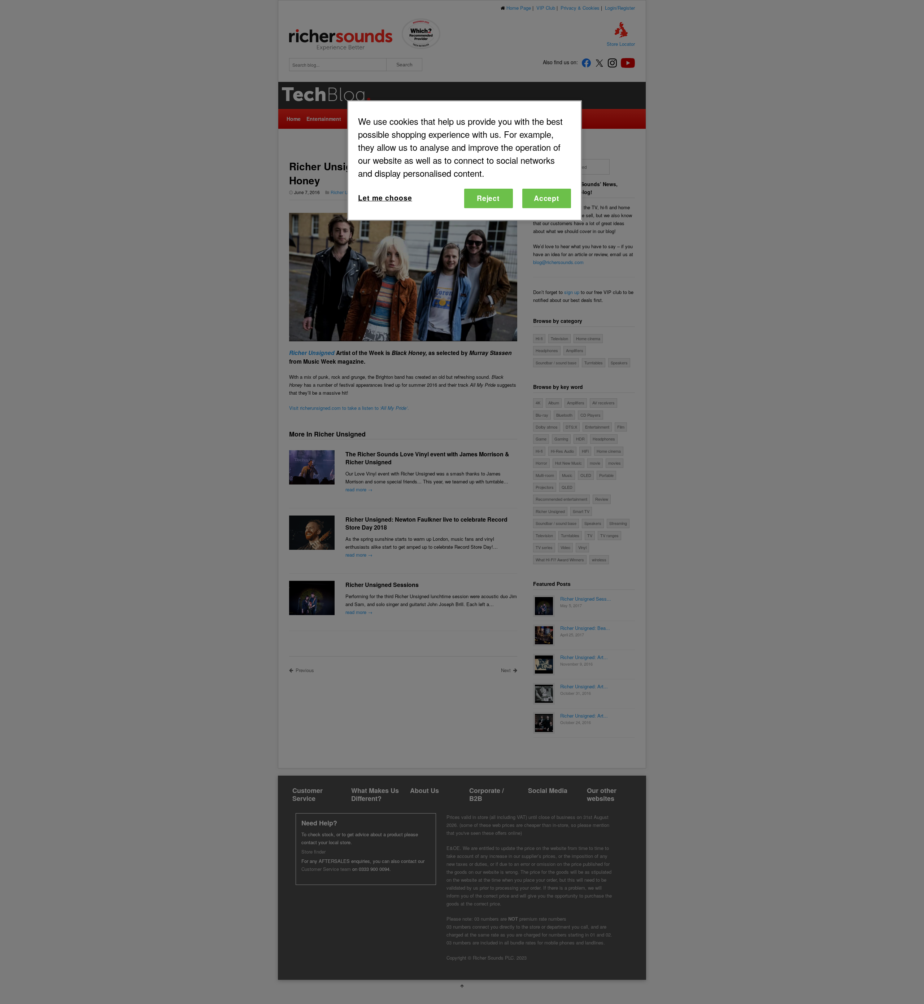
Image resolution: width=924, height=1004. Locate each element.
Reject (488, 198)
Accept (547, 198)
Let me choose (385, 198)
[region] (464, 160)
